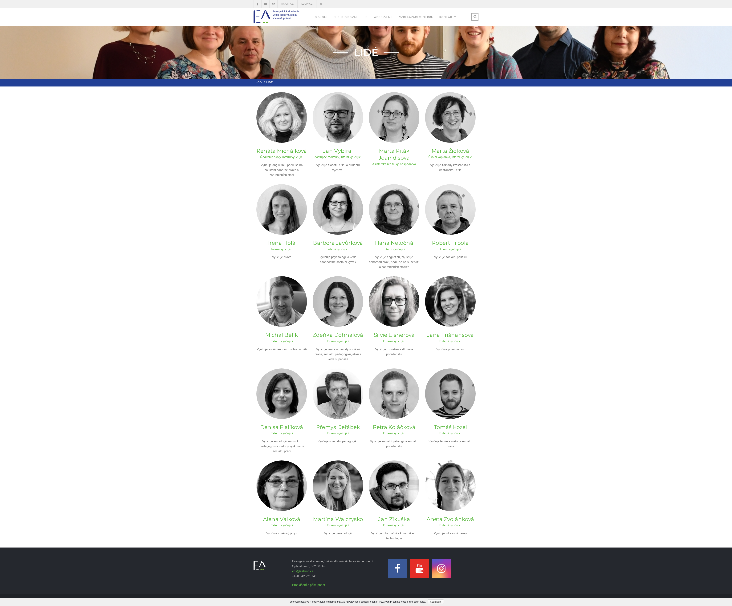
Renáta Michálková (282, 151)
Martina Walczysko (338, 519)
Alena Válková (281, 519)
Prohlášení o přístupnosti (309, 585)
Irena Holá (281, 243)
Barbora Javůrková (338, 243)
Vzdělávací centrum (416, 16)
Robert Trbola (450, 243)
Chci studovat (345, 16)
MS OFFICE (287, 3)
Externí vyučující (282, 341)
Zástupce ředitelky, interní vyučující (337, 157)
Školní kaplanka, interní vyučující (450, 157)
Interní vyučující (281, 249)
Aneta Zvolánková (450, 519)
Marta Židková (450, 151)
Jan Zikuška (394, 519)
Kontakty (447, 16)
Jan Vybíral (338, 151)
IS (321, 3)
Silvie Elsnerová (394, 335)
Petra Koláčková (394, 427)
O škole (321, 16)
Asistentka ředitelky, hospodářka (394, 164)
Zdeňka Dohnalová (338, 335)
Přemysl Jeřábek (338, 427)
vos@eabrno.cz (302, 571)
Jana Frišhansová (450, 335)
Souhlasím (435, 601)
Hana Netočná (394, 243)
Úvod (258, 82)
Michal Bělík (281, 335)
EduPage (306, 3)
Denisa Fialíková (281, 427)
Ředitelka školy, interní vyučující (281, 157)
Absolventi (383, 16)
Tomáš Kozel (450, 427)
